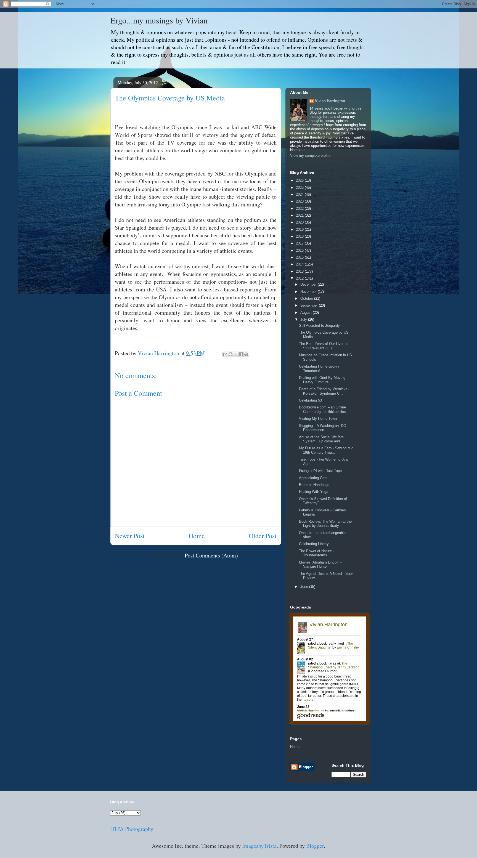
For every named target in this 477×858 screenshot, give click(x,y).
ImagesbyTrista (259, 845)
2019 (300, 229)
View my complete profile (310, 155)
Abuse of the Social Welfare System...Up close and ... (321, 439)
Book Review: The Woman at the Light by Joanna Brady (325, 523)
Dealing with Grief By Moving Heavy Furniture (322, 380)
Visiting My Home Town (318, 418)
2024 (300, 194)
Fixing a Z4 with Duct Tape (320, 471)
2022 (300, 208)
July (304, 319)
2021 (300, 215)
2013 (300, 271)
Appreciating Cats (313, 478)
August (306, 312)
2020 (300, 222)
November (309, 291)
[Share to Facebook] (241, 354)
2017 (300, 243)
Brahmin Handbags (314, 485)
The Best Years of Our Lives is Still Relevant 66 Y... (323, 346)
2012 (300, 278)
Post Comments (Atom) (211, 555)
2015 (300, 257)
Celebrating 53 (310, 400)
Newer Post (130, 535)
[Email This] (225, 354)
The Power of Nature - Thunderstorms (316, 553)
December (309, 284)
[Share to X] (236, 354)
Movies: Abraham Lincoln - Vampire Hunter (320, 564)
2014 (300, 264)
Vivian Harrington (330, 101)
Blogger (315, 845)
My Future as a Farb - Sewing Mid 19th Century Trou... (326, 450)
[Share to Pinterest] (246, 354)
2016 (300, 250)
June (304, 587)
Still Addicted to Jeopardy (319, 325)
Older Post (263, 535)
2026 (300, 180)
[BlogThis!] (230, 354)
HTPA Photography (131, 829)
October (307, 298)
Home (197, 535)
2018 (300, 236)
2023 (300, 201)
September (309, 305)
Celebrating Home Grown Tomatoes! (319, 368)
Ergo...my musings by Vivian (159, 20)
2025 (300, 187)
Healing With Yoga (313, 492)
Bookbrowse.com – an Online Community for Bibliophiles (322, 409)
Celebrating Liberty (314, 544)
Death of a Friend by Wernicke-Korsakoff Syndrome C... (324, 391)
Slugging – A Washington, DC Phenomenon (322, 428)
